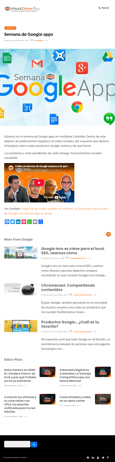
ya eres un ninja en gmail (35, 213)
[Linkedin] (92, 458)
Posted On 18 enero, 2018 (53, 258)
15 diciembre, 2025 (13, 385)
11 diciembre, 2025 (68, 385)
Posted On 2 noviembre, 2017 (55, 295)
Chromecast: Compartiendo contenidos (68, 287)
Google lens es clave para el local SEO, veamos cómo (72, 251)
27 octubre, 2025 (68, 405)
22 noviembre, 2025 (14, 416)
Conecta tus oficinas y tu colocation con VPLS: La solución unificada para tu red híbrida (20, 404)
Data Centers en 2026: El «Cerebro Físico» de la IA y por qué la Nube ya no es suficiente (20, 375)
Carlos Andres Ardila (82, 295)
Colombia (38, 40)
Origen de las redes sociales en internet (47, 208)
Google (10, 28)
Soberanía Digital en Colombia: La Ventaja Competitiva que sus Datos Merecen (75, 375)
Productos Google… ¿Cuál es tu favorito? (70, 324)
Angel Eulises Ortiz (78, 258)
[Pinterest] (87, 458)
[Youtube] (97, 458)
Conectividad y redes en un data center (75, 399)
